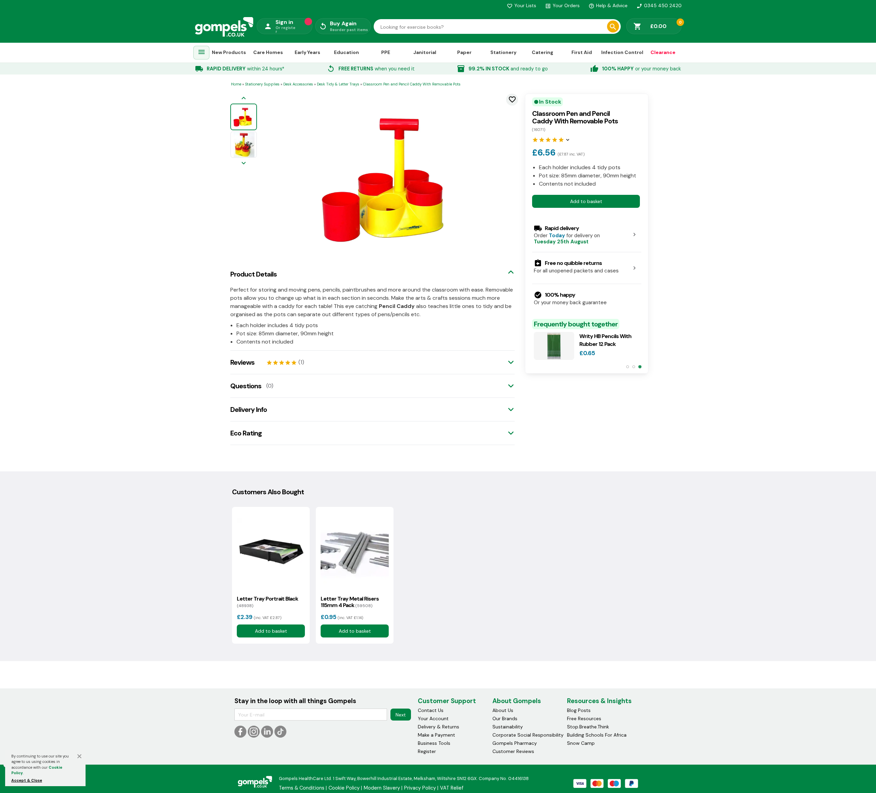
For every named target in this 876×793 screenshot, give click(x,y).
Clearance (662, 52)
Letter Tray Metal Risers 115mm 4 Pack (350, 601)
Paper (464, 52)
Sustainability (507, 727)
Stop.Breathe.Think (588, 727)
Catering (542, 52)
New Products (229, 52)
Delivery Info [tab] (248, 409)
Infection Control (622, 52)
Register (427, 751)
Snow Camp (581, 743)
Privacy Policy (420, 788)
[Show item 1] (627, 366)
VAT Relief (451, 788)
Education (346, 52)
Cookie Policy (344, 788)
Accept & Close (26, 780)
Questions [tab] (245, 385)
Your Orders (562, 5)
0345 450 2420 (659, 5)
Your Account (433, 718)
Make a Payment (436, 735)
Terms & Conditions (301, 788)
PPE (385, 52)
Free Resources (584, 718)
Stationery (503, 52)
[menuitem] (201, 52)
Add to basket (586, 201)
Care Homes (268, 52)
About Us (502, 710)
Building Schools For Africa (597, 735)
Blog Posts (579, 710)
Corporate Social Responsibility (528, 735)
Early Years (307, 52)
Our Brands (504, 718)
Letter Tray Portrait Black (267, 601)
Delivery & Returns (438, 727)
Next (401, 715)
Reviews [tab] (242, 362)
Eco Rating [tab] (246, 433)
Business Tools (434, 743)
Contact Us (430, 710)
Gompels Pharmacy (514, 743)
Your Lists (521, 5)
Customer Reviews (513, 751)
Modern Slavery (382, 788)
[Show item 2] (633, 366)
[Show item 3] (639, 366)
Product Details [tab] (253, 274)
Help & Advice (608, 5)
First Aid (581, 52)
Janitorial (424, 52)
